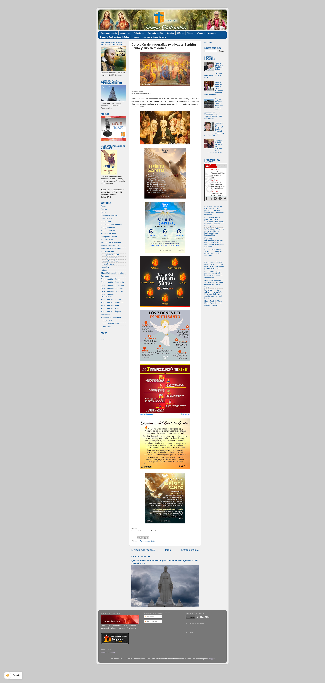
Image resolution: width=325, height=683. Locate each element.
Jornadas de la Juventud (111, 243)
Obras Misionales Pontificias (112, 273)
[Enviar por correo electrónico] (138, 537)
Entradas (150, 617)
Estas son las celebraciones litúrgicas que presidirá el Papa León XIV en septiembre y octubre (214, 242)
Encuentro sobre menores (111, 224)
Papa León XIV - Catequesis (112, 282)
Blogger (212, 659)
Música (180, 33)
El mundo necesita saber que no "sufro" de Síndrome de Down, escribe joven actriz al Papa (213, 294)
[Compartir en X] (142, 537)
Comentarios (151, 621)
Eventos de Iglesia (109, 33)
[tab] (210, 166)
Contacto (212, 33)
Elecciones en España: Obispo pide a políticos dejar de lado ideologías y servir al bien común (214, 265)
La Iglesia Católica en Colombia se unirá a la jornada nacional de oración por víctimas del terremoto (214, 210)
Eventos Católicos (108, 231)
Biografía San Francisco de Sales (114, 37)
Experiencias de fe (147, 541)
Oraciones (105, 276)
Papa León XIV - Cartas (110, 279)
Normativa (105, 267)
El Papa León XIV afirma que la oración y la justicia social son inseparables (214, 232)
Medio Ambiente (107, 252)
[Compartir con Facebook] (145, 537)
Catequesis (125, 33)
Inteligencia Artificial (109, 237)
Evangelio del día (108, 227)
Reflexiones (139, 33)
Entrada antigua (190, 550)
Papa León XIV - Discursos (112, 288)
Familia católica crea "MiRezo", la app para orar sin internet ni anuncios (213, 253)
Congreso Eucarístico (109, 215)
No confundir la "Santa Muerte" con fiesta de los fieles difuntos (213, 303)
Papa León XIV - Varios (110, 305)
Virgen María (106, 327)
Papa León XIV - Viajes (110, 308)
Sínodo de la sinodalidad (111, 318)
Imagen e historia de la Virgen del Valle (149, 37)
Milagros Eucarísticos (109, 261)
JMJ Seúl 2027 (107, 240)
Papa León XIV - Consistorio (112, 285)
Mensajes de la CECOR (110, 255)
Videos (190, 33)
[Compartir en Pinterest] (147, 537)
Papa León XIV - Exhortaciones (107, 295)
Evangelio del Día (155, 33)
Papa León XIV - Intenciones (112, 302)
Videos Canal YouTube (110, 324)
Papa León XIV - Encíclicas (112, 291)
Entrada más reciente (143, 550)
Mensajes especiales (109, 258)
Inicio (168, 550)
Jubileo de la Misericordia (111, 249)
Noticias (170, 33)
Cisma (103, 212)
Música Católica (107, 264)
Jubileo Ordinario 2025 (110, 246)
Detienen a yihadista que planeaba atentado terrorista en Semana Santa (213, 284)
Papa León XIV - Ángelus (111, 311)
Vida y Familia (106, 321)
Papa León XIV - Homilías (111, 299)
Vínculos (201, 33)
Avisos (103, 206)
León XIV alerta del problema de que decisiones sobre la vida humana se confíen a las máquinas (214, 222)
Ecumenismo (106, 221)
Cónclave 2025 (107, 218)
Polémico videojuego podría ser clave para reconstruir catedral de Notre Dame (213, 275)
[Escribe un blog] (140, 537)
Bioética (104, 209)
